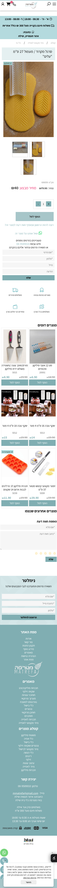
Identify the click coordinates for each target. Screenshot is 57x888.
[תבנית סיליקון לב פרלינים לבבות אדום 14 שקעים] (14, 476)
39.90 (35, 498)
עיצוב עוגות (28, 763)
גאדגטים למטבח (28, 702)
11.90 (7, 498)
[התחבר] (3, 4)
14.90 (51, 377)
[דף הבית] (28, 669)
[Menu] (54, 4)
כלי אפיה (28, 738)
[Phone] (14, 4)
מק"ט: (51, 182)
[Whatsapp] (4, 853)
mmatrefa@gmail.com (25, 793)
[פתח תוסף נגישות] (54, 858)
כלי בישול (28, 705)
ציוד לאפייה (29, 766)
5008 (42, 493)
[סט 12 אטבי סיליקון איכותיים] (42, 362)
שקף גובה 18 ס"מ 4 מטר (14, 425)
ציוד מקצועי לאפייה (28, 723)
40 (16, 187)
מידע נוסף (28, 649)
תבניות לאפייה (28, 719)
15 (5, 437)
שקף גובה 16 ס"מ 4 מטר (42, 425)
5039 (14, 493)
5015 (14, 372)
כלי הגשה (28, 752)
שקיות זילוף (29, 691)
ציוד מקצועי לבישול (28, 749)
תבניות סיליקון (28, 770)
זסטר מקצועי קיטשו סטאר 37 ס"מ (42, 487)
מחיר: (50, 188)
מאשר (28, 882)
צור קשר (28, 642)
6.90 (34, 377)
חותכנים (28, 716)
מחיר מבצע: (27, 187)
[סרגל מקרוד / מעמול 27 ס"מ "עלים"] (37, 157)
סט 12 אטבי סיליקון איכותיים (42, 367)
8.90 (6, 377)
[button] (42, 382)
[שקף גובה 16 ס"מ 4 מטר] (42, 415)
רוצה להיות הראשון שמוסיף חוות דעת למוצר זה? (29, 225)
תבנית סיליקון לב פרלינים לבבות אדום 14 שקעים (15, 487)
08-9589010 (24, 786)
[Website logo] (31, 5)
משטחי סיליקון (28, 735)
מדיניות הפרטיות (29, 877)
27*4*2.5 (8, 63)
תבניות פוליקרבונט (28, 688)
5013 (42, 432)
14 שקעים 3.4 (7, 451)
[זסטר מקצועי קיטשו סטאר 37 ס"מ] (42, 476)
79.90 (44, 188)
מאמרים (28, 652)
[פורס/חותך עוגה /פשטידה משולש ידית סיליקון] (14, 362)
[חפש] (49, 4)
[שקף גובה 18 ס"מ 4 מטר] (14, 415)
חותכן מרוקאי (28, 712)
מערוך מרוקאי (28, 698)
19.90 (24, 377)
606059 (44, 182)
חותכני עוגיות (28, 695)
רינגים (28, 756)
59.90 (51, 498)
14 (33, 437)
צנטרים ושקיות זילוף (28, 745)
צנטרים (28, 709)
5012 (14, 432)
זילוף (28, 759)
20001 (42, 372)
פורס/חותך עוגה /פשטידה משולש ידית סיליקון (15, 367)
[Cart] (8, 4)
